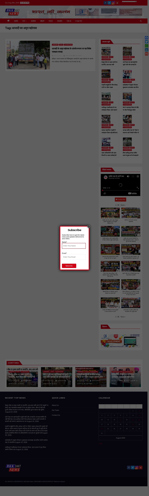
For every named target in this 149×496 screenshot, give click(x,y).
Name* (64, 242)
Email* (64, 253)
